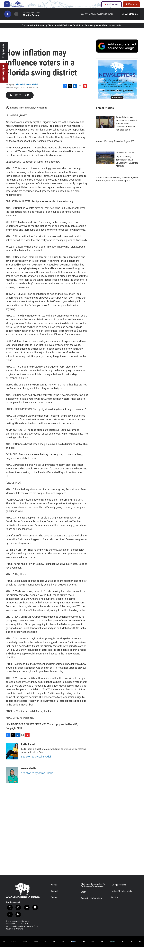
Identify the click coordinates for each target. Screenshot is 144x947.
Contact (54, 891)
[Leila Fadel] (12, 751)
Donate (132, 4)
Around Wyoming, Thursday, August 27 (115, 141)
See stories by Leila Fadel (36, 756)
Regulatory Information (91, 898)
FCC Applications (118, 885)
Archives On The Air (125, 152)
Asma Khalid (32, 84)
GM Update (3, 51)
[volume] (16, 14)
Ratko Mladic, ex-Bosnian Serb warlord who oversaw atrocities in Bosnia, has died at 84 (126, 123)
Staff (83, 892)
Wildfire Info (3, 73)
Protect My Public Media (121, 891)
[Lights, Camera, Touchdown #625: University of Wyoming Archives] (105, 158)
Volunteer (113, 4)
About (54, 885)
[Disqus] (72, 837)
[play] (7, 14)
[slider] (20, 13)
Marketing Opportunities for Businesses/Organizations (93, 885)
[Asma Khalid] (12, 775)
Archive (114, 897)
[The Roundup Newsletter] (117, 79)
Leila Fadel (19, 84)
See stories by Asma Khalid (37, 773)
